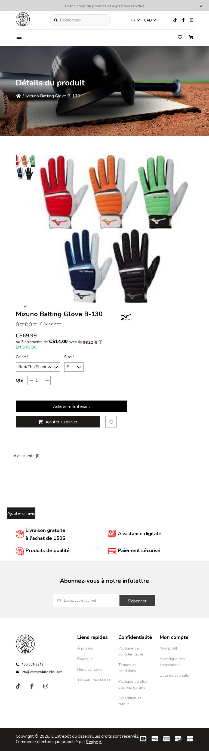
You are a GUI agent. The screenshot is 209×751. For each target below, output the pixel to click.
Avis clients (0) (27, 455)
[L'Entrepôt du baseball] (23, 25)
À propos (85, 648)
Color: (22, 357)
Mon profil (168, 648)
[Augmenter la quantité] (47, 380)
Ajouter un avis (21, 513)
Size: (69, 357)
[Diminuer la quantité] (31, 380)
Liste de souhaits (174, 675)
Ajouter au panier (61, 422)
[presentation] (25, 306)
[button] (25, 167)
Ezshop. (94, 742)
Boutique (85, 658)
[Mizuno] (126, 317)
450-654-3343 (32, 665)
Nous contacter (90, 669)
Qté (19, 380)
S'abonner (137, 601)
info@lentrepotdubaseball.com (41, 672)
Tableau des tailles (93, 680)
